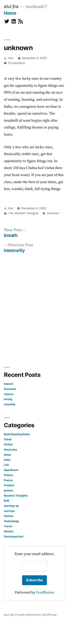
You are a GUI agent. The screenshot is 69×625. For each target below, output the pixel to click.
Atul (10, 58)
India (7, 459)
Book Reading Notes (17, 434)
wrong (8, 399)
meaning (9, 404)
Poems (8, 480)
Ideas (7, 454)
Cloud (8, 439)
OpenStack (11, 470)
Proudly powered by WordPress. (36, 614)
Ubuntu (8, 531)
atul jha (11, 6)
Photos (8, 475)
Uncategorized (13, 536)
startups (9, 511)
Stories (8, 516)
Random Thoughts (27, 213)
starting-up (11, 505)
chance (8, 394)
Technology (11, 521)
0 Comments (16, 63)
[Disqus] (34, 309)
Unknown (53, 213)
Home (10, 13)
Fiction (8, 444)
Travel (8, 526)
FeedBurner (45, 592)
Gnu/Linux (10, 449)
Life (10, 213)
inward (8, 383)
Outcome (10, 389)
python (8, 490)
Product (9, 485)
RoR (6, 500)
